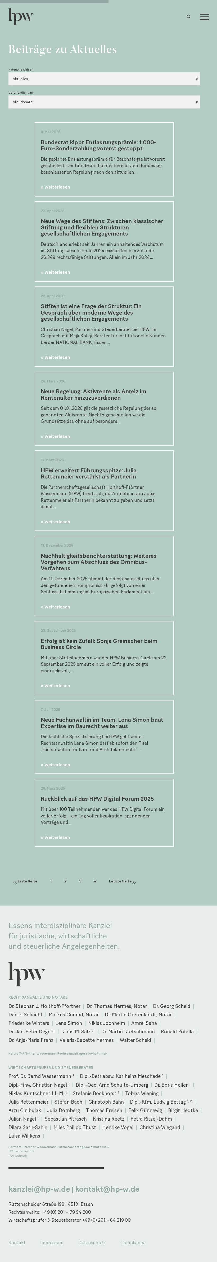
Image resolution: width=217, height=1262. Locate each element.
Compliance (132, 1242)
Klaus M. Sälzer (78, 1032)
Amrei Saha (144, 1023)
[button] (190, 16)
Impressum (52, 1242)
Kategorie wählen (20, 69)
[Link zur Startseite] (23, 16)
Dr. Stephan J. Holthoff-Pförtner (44, 1006)
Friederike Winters (28, 1023)
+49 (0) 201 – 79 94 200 (66, 1212)
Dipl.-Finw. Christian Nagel (39, 1085)
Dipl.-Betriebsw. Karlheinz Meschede (121, 1076)
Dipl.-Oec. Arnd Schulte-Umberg (112, 1085)
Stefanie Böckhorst (96, 1093)
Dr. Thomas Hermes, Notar (117, 1006)
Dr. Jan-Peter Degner (31, 1032)
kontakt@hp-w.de (107, 1189)
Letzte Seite (120, 881)
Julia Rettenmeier (28, 1102)
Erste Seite (27, 881)
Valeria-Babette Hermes (87, 1040)
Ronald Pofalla (177, 1032)
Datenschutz (92, 1242)
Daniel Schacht (25, 1015)
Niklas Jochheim (106, 1023)
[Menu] (205, 16)
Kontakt (16, 1242)
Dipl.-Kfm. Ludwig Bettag (161, 1102)
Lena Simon (68, 1023)
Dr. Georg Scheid (171, 1006)
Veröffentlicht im (20, 92)
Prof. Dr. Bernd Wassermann (41, 1076)
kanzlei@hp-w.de (39, 1189)
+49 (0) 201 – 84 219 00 (106, 1220)
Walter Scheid (135, 1040)
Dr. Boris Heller (172, 1085)
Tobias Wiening (142, 1093)
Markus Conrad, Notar (74, 1015)
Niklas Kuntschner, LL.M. (37, 1093)
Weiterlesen (57, 187)
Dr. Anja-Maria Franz (30, 1040)
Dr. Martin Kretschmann (128, 1032)
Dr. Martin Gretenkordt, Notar (138, 1015)
